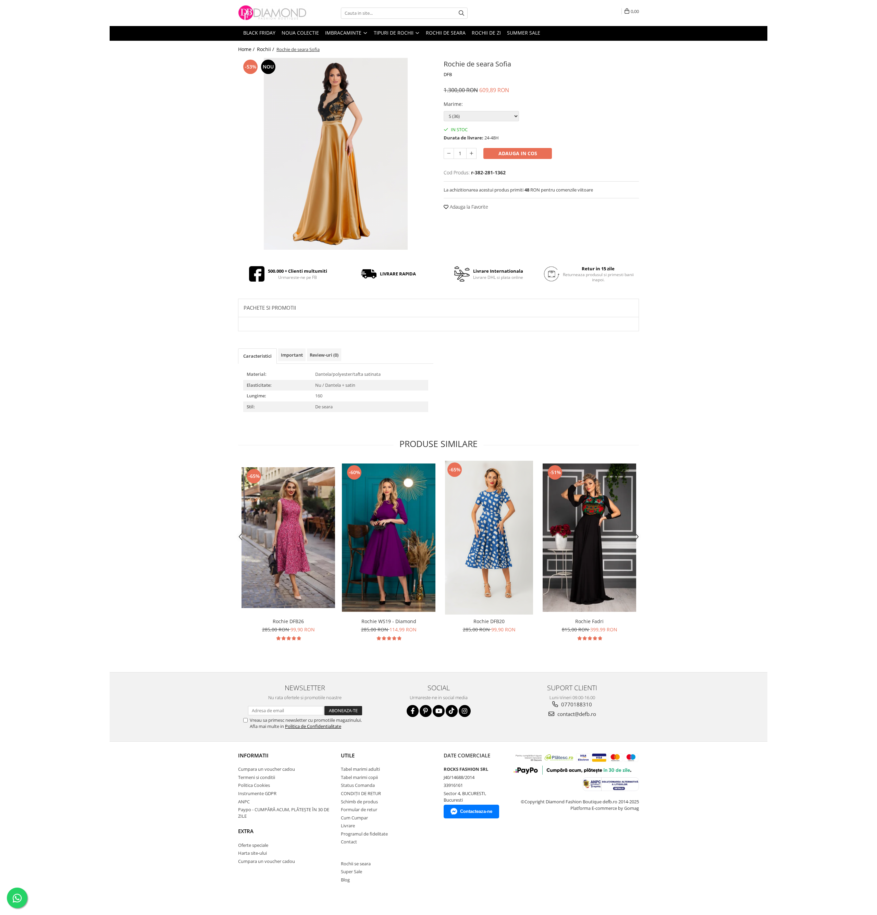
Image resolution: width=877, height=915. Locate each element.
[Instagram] (465, 711)
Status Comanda (358, 785)
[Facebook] (413, 711)
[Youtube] (439, 711)
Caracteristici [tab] (257, 356)
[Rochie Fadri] (589, 537)
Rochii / (266, 49)
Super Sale (351, 871)
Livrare (348, 826)
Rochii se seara (356, 864)
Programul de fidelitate (364, 834)
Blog (345, 880)
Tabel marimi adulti (360, 769)
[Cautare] (461, 13)
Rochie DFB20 (489, 621)
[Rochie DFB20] (489, 538)
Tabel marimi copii (359, 777)
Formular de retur (359, 809)
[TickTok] (452, 711)
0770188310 (576, 704)
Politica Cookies (254, 785)
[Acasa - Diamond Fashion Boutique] (272, 13)
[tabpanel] (335, 154)
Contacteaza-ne (476, 811)
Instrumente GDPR (257, 793)
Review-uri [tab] (324, 355)
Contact (349, 842)
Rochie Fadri (589, 621)
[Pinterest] (426, 711)
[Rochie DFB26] (288, 537)
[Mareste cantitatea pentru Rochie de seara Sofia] (471, 153)
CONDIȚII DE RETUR (361, 793)
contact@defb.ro (576, 713)
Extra (246, 831)
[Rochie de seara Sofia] (335, 154)
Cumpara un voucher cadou (266, 769)
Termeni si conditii (256, 777)
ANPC (244, 802)
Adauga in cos (517, 153)
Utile (348, 755)
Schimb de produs (359, 802)
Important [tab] (292, 355)
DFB (448, 74)
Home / (247, 49)
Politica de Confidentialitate (313, 726)
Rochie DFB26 (288, 621)
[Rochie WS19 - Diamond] (388, 537)
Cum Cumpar (354, 818)
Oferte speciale (253, 845)
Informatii (253, 755)
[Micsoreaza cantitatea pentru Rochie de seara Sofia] (449, 153)
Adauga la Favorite (468, 206)
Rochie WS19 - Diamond (388, 621)
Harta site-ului (252, 853)
